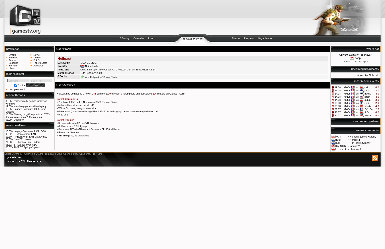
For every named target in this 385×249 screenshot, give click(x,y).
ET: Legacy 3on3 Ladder (27, 142)
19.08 (338, 87)
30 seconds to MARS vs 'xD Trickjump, (79, 123)
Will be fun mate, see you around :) (77, 108)
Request (249, 38)
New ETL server (23, 139)
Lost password (17, 89)
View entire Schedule (368, 75)
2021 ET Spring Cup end (27, 147)
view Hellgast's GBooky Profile (101, 77)
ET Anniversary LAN (25, 134)
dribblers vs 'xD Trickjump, (72, 126)
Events (12, 55)
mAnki (368, 93)
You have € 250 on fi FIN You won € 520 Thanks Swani (87, 102)
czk (367, 87)
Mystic (368, 106)
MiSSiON (341, 146)
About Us (38, 65)
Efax (338, 139)
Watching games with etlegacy (30, 106)
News (36, 55)
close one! (355, 149)
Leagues (13, 63)
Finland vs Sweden (68, 132)
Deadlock (19, 119)
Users (12, 68)
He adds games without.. (363, 136)
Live (150, 38)
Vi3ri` (339, 136)
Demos (37, 57)
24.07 (338, 115)
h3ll (338, 143)
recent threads (15, 95)
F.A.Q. (36, 60)
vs (357, 87)
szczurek (341, 149)
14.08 (338, 93)
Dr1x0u (369, 109)
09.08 (338, 103)
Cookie (21, 85)
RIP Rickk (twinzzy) (360, 143)
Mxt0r (347, 87)
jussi (367, 90)
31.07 (338, 109)
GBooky (124, 38)
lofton (367, 96)
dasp (358, 58)
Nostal (368, 115)
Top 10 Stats (40, 63)
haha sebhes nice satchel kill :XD (76, 105)
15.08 (338, 90)
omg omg (63, 114)
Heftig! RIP (355, 139)
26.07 (338, 112)
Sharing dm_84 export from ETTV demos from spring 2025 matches (28, 115)
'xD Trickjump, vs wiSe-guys (73, 135)
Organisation (265, 38)
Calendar (138, 38)
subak (368, 100)
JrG (367, 112)
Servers (13, 65)
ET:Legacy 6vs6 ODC (26, 144)
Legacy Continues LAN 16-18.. (30, 131)
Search (13, 57)
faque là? (355, 146)
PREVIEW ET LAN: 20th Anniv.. (30, 136)
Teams (12, 60)
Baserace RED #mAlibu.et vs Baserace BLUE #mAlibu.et (89, 129)
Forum (236, 38)
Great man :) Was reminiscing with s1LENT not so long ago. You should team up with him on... (109, 111)
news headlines (16, 125)
